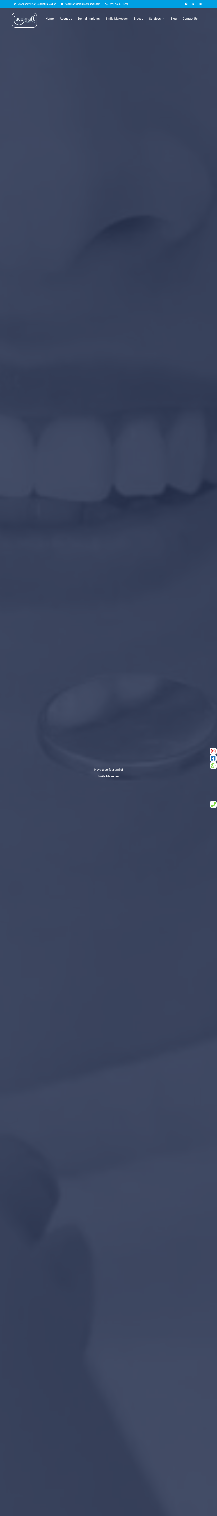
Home (49, 18)
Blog (174, 18)
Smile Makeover (117, 18)
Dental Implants (89, 18)
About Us (66, 18)
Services (155, 18)
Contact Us (190, 18)
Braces (138, 18)
